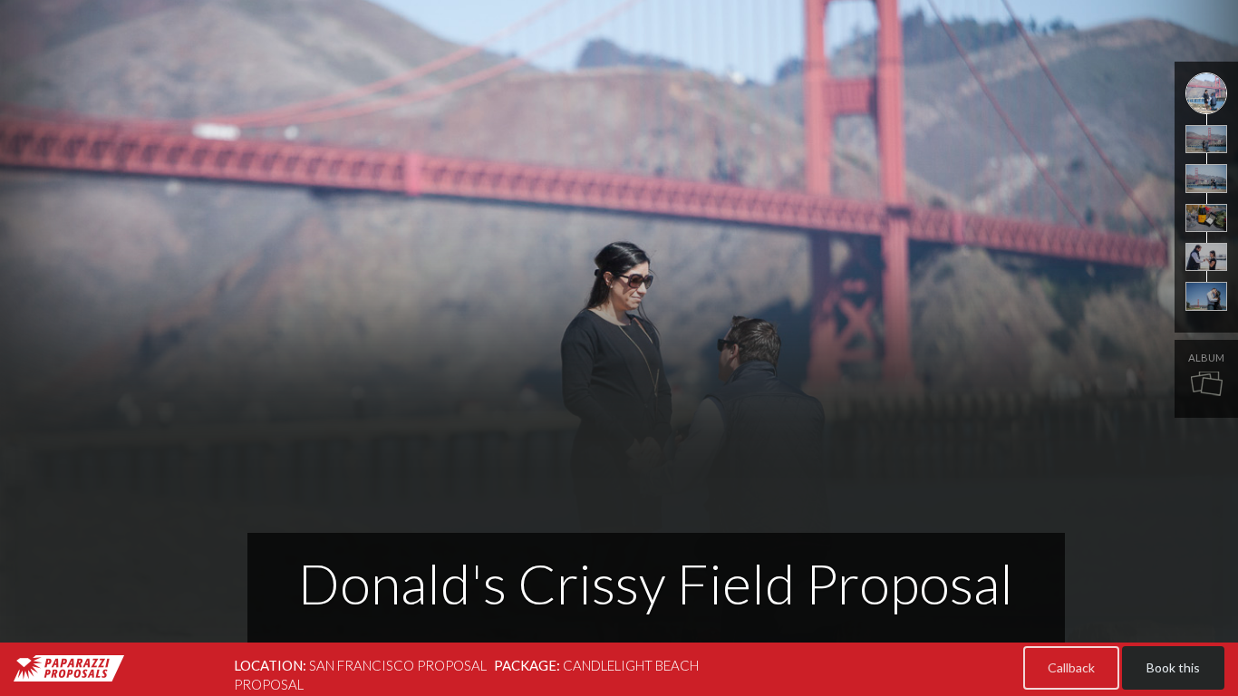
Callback (1071, 667)
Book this (1173, 667)
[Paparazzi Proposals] (69, 668)
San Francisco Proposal (398, 665)
